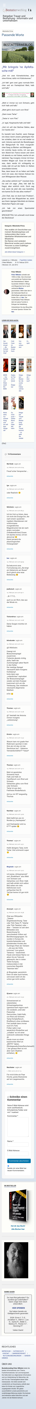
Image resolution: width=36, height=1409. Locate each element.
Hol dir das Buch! (18, 1226)
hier (22, 297)
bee (8, 558)
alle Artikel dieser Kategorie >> (15, 252)
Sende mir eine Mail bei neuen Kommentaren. (16, 1169)
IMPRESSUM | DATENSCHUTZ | (14, 1351)
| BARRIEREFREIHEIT (18, 1353)
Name (10, 1141)
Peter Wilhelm (16, 272)
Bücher (21, 288)
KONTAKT (5, 1353)
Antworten (10, 476)
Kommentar (12, 1116)
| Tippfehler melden (25, 260)
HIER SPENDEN (18, 1308)
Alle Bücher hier (18, 1229)
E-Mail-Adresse (13, 1150)
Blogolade (10, 867)
